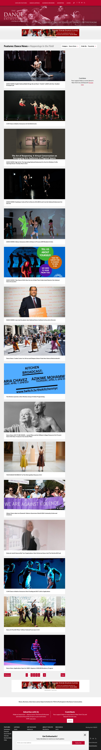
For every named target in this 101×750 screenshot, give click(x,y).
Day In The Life (7, 733)
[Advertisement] (82, 64)
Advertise (60, 3)
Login (69, 3)
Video (5, 740)
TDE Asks (6, 735)
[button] (73, 3)
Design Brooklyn (93, 745)
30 (44, 675)
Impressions (7, 729)
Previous (7, 675)
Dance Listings (35, 3)
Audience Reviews (48, 3)
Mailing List (30, 729)
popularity (91, 46)
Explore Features (21, 3)
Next (62, 675)
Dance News (73, 46)
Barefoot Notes (7, 737)
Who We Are (46, 729)
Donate (70, 720)
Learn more (33, 718)
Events (15, 729)
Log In (57, 729)
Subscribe (78, 743)
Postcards (6, 731)
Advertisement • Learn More (51, 37)
